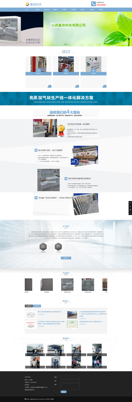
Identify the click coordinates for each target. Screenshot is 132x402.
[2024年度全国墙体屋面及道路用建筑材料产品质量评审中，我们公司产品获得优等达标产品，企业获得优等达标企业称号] (72, 315)
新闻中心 (83, 9)
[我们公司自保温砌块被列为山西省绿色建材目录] (30, 315)
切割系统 (38, 73)
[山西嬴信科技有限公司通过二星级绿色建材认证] (72, 325)
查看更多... (66, 258)
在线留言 (92, 9)
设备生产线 (47, 9)
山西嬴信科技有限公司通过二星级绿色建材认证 (90, 321)
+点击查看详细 (41, 314)
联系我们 (101, 9)
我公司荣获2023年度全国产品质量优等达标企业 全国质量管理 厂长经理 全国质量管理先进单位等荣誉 (51, 322)
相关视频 (74, 9)
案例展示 (55, 9)
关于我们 (37, 9)
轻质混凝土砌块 (35, 292)
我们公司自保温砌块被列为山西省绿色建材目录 (49, 311)
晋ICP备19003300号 (42, 399)
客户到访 (35, 354)
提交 (63, 391)
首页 (27, 9)
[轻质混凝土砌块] (35, 284)
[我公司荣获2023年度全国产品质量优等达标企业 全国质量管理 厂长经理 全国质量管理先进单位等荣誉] (30, 325)
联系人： (56, 377)
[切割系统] (38, 64)
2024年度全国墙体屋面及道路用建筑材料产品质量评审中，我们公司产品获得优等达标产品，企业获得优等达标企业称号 (93, 314)
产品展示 (64, 9)
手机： (55, 380)
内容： (55, 384)
